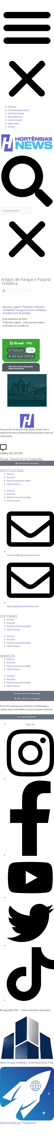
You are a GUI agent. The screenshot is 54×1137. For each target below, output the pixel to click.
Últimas (12, 106)
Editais (11, 126)
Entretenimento (16, 113)
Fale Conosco (13, 483)
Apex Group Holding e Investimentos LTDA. (27, 1062)
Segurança (13, 123)
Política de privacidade (19, 480)
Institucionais (15, 120)
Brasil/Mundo (15, 116)
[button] (27, 53)
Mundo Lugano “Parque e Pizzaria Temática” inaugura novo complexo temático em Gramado (24, 310)
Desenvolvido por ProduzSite (18, 1123)
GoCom (10, 473)
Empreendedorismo (18, 110)
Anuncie (11, 477)
